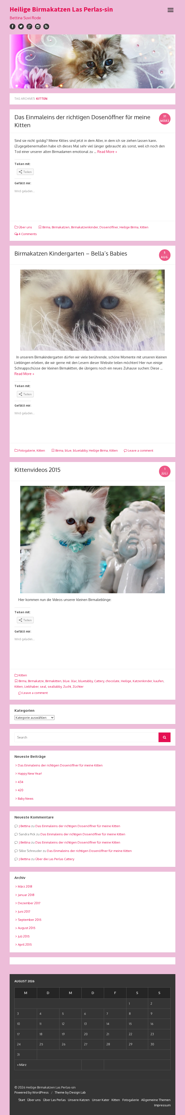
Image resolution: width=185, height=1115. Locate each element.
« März (21, 1065)
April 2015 (25, 944)
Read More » (107, 152)
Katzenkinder (142, 681)
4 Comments (27, 234)
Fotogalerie (27, 450)
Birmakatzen (61, 227)
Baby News (25, 798)
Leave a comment (140, 450)
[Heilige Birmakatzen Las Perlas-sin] (92, 61)
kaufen (158, 681)
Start (21, 1100)
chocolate (112, 681)
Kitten (144, 227)
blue (68, 450)
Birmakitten (53, 681)
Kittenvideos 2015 (37, 469)
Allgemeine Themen (156, 1100)
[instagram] (38, 26)
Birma (46, 227)
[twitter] (21, 26)
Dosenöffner (108, 227)
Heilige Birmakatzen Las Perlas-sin (61, 9)
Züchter (78, 686)
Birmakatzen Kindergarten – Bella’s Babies (70, 253)
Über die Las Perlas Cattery (54, 859)
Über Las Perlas (54, 1100)
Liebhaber (31, 686)
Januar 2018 (26, 895)
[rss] (46, 26)
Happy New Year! (30, 773)
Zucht (67, 686)
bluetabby (80, 450)
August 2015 (26, 928)
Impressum (162, 1105)
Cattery (99, 681)
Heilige (126, 681)
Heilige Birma (129, 227)
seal (43, 686)
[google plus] (29, 26)
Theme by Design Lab (70, 1092)
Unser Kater (100, 1100)
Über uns (25, 227)
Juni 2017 (24, 911)
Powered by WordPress (31, 1092)
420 (20, 790)
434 (20, 782)
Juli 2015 (24, 936)
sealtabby (55, 686)
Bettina (25, 826)
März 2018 (25, 886)
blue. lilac (70, 681)
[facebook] (12, 26)
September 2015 (29, 920)
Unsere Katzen (79, 1100)
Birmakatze (36, 681)
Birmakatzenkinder (84, 227)
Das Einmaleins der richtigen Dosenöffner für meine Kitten (60, 765)
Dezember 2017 (29, 903)
